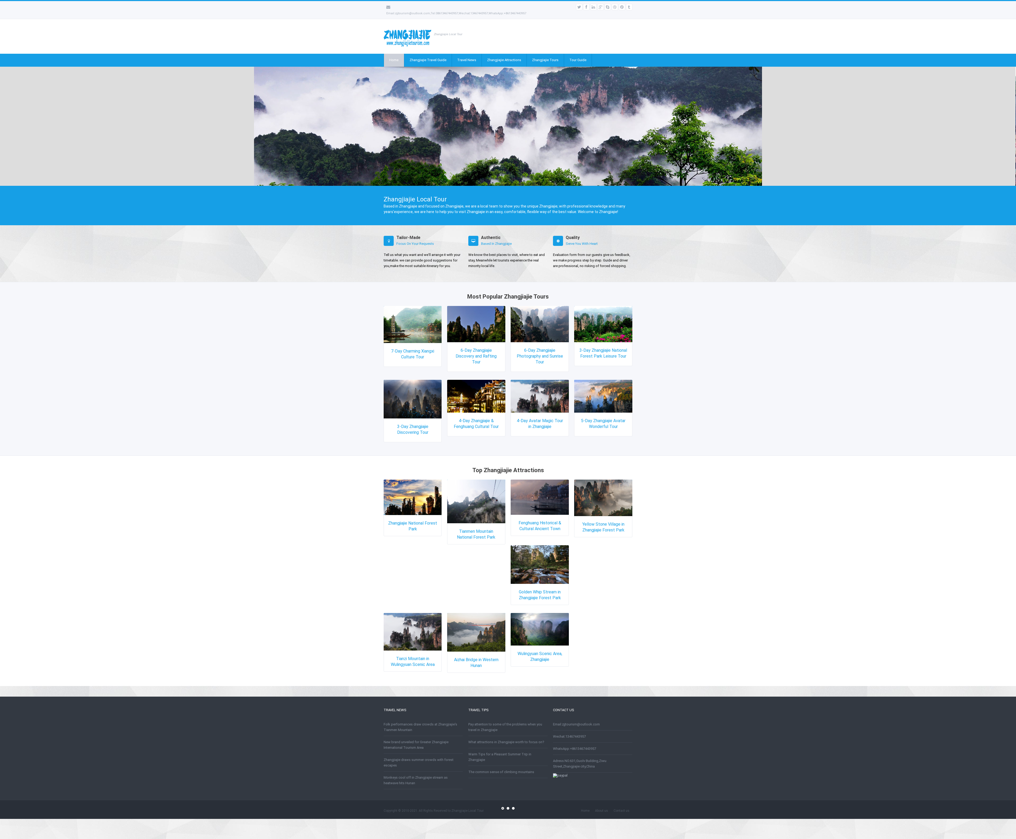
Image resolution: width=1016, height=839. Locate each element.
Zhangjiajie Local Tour (467, 811)
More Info (396, 127)
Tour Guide (577, 60)
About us (601, 811)
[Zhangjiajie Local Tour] (407, 46)
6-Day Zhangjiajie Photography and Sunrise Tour (540, 356)
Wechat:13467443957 (569, 736)
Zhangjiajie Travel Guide (428, 60)
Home (393, 60)
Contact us (621, 811)
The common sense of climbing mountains (501, 772)
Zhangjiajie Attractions (504, 60)
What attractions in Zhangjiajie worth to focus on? (506, 742)
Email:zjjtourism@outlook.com (576, 724)
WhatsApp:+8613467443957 (574, 749)
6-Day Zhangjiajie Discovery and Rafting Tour (476, 356)
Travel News (466, 60)
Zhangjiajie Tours (545, 60)
